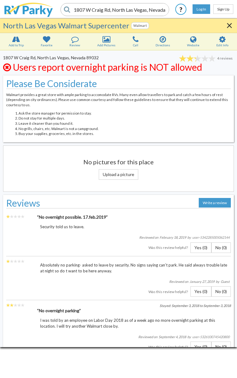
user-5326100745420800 (211, 337)
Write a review (215, 202)
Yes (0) (200, 247)
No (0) (221, 247)
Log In (201, 9)
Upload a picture (118, 174)
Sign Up (223, 9)
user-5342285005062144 (211, 237)
